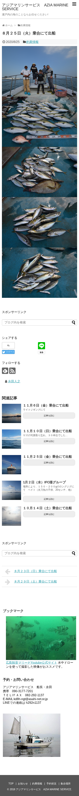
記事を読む (49, 415)
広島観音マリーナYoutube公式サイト (31, 662)
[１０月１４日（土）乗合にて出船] (11, 516)
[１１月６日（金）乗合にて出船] (11, 413)
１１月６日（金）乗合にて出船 (46, 405)
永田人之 (14, 381)
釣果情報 (32, 42)
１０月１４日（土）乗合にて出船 (47, 508)
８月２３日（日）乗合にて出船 (35, 571)
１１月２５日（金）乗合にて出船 (47, 456)
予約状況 (51, 783)
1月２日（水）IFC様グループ (44, 482)
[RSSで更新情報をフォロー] (12, 371)
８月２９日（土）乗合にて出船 (35, 581)
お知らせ (23, 783)
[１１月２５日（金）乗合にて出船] (11, 464)
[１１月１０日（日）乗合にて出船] (11, 439)
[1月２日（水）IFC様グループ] (11, 490)
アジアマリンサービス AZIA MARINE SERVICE (35, 7)
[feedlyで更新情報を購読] (5, 371)
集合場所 (66, 783)
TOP (11, 783)
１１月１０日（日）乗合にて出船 (47, 431)
